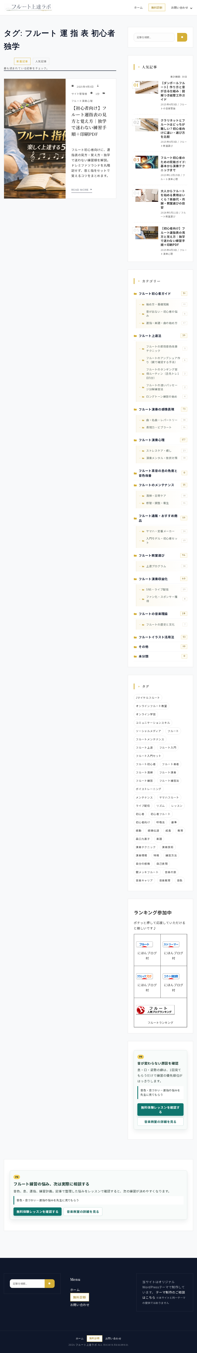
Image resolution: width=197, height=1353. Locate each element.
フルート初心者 (146, 764)
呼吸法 (160, 822)
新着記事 (22, 61)
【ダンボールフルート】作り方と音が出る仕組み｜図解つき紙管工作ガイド (173, 91)
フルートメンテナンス (150, 739)
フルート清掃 (144, 772)
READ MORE (80, 190)
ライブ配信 (143, 806)
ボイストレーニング (148, 789)
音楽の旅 (170, 872)
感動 (139, 830)
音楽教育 (165, 880)
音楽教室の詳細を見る (160, 1121)
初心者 (140, 814)
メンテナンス (144, 797)
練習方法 (171, 855)
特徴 (156, 855)
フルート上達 (144, 747)
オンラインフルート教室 (151, 706)
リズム (160, 806)
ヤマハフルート (169, 797)
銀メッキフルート (147, 872)
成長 (168, 830)
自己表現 (162, 863)
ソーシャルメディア (148, 731)
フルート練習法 (169, 780)
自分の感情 (143, 863)
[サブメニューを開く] (191, 7)
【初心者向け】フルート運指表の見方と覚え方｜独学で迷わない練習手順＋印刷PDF (88, 121)
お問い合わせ (179, 7)
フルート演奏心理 (82, 101)
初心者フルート (161, 814)
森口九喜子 (143, 839)
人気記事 (41, 61)
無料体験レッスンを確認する (160, 1109)
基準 (174, 822)
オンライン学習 (146, 714)
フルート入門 (167, 747)
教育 (180, 830)
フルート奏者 (170, 764)
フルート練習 (144, 780)
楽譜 (159, 839)
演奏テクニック (146, 847)
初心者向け (143, 822)
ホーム (138, 7)
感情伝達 (153, 830)
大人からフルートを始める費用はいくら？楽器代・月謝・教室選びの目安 (173, 199)
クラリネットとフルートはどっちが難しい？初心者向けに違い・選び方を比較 (173, 128)
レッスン (177, 806)
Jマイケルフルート (148, 698)
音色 (180, 880)
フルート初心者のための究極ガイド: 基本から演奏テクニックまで (173, 163)
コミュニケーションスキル (153, 723)
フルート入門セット (148, 756)
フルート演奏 (167, 772)
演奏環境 (141, 855)
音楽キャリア (144, 880)
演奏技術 (167, 847)
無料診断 (157, 7)
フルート (173, 731)
